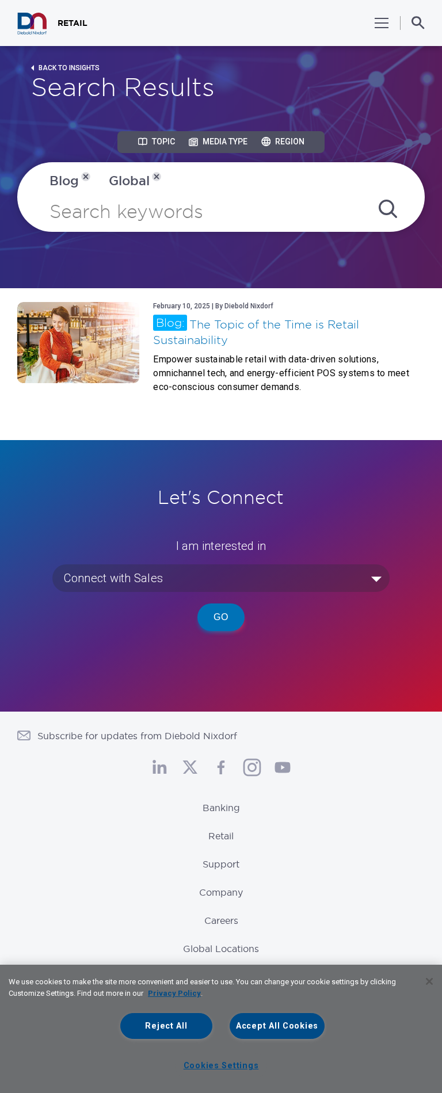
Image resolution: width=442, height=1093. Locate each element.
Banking (221, 807)
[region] (221, 1029)
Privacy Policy (174, 993)
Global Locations (221, 948)
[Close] (429, 981)
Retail (221, 836)
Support (221, 864)
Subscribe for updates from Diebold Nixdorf (137, 736)
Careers (221, 920)
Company (221, 892)
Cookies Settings (221, 1066)
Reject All (166, 1026)
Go (221, 617)
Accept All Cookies (277, 1026)
